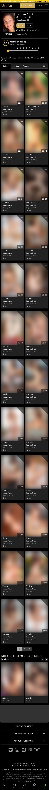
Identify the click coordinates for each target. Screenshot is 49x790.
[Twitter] (11, 750)
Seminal (30, 154)
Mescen (6, 634)
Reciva (5, 298)
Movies (16, 66)
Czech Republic (26, 17)
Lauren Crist (7, 109)
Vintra (29, 586)
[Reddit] (24, 750)
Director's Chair (33, 202)
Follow (20, 25)
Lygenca (30, 538)
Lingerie (6, 202)
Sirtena (29, 250)
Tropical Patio (32, 106)
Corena (29, 394)
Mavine (6, 394)
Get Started (27, 5)
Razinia (29, 442)
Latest (6, 66)
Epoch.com (27, 782)
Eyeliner (6, 154)
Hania (29, 346)
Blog (34, 750)
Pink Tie (6, 106)
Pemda (6, 442)
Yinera (5, 586)
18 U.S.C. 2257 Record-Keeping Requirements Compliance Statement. (24, 769)
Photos (26, 66)
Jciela (5, 250)
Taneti (5, 490)
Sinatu (29, 634)
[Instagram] (17, 750)
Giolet (5, 346)
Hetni (5, 538)
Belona (29, 298)
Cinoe (29, 490)
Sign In (40, 5)
